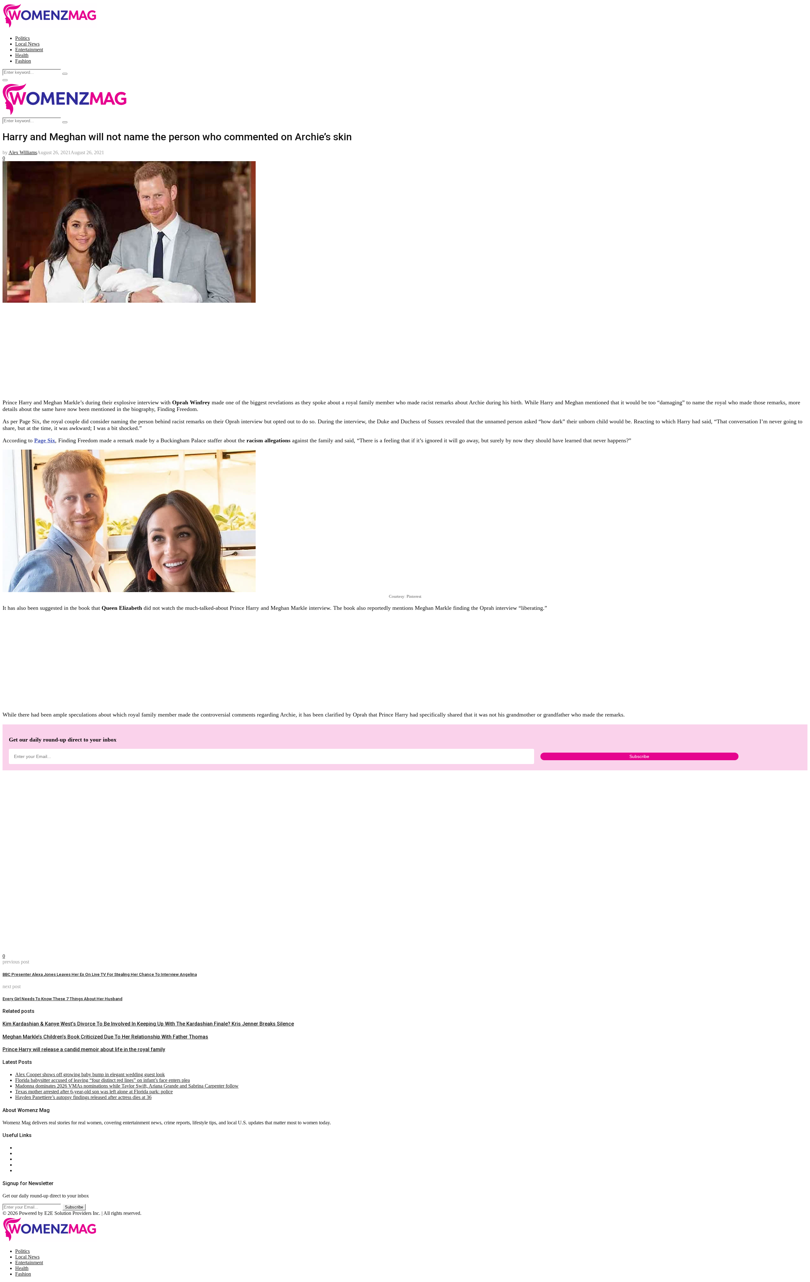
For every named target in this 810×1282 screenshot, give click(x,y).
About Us (25, 1147)
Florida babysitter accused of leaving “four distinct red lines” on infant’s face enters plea (102, 1080)
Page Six (44, 440)
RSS (19, 1170)
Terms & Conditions (35, 1164)
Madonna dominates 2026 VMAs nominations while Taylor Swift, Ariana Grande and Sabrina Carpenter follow (127, 1086)
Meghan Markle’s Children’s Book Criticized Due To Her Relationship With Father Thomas (105, 1037)
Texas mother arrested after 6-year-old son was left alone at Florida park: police (94, 1091)
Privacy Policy (29, 1159)
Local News (27, 44)
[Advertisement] (192, 349)
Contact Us (26, 1153)
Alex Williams (23, 152)
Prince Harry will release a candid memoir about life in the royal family (84, 1049)
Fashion (23, 61)
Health (21, 55)
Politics (22, 38)
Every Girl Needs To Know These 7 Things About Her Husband (62, 998)
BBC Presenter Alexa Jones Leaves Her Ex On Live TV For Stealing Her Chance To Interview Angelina (100, 974)
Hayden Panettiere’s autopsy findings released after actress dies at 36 (83, 1097)
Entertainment (29, 49)
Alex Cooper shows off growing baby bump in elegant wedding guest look (90, 1074)
